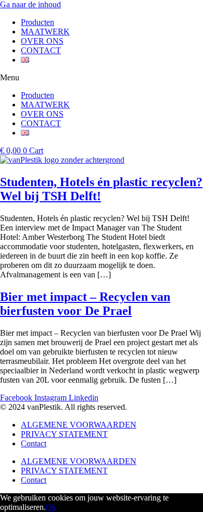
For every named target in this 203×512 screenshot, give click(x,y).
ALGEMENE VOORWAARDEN (78, 424)
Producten (37, 22)
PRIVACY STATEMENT (64, 434)
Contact (33, 443)
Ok (51, 507)
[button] (101, 77)
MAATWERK (45, 31)
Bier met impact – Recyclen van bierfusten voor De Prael (85, 304)
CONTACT (41, 50)
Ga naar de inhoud (30, 4)
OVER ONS (42, 40)
